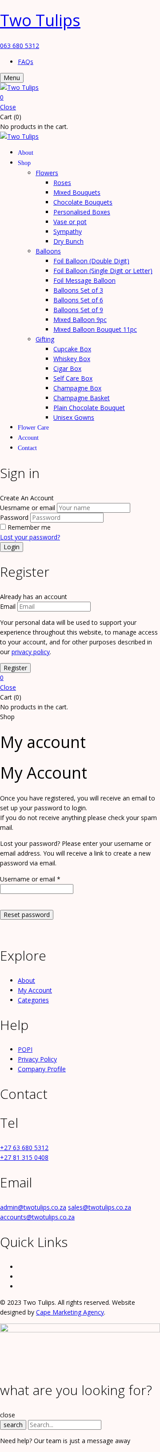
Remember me (29, 527)
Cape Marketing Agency (70, 1312)
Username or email (30, 879)
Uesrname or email (27, 507)
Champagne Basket (81, 398)
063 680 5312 (19, 45)
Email (8, 606)
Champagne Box (77, 388)
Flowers (47, 173)
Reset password (27, 914)
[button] (80, 97)
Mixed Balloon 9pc (80, 319)
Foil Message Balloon (84, 280)
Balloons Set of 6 (78, 300)
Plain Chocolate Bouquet (89, 407)
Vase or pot (70, 221)
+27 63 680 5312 (24, 1147)
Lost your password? (30, 537)
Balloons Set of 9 (78, 310)
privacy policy (31, 652)
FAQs (25, 61)
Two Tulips (40, 20)
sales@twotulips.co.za (99, 1207)
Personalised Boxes (81, 212)
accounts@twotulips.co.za (37, 1217)
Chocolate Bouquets (82, 202)
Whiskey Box (71, 358)
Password (14, 517)
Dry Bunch (68, 241)
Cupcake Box (72, 349)
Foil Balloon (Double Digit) (91, 261)
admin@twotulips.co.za (33, 1207)
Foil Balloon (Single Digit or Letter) (102, 270)
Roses (62, 182)
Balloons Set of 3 (78, 290)
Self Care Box (72, 378)
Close (8, 107)
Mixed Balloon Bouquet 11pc (95, 329)
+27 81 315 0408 (24, 1157)
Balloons (48, 251)
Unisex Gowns (73, 417)
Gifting (45, 339)
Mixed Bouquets (76, 192)
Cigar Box (67, 368)
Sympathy (67, 231)
